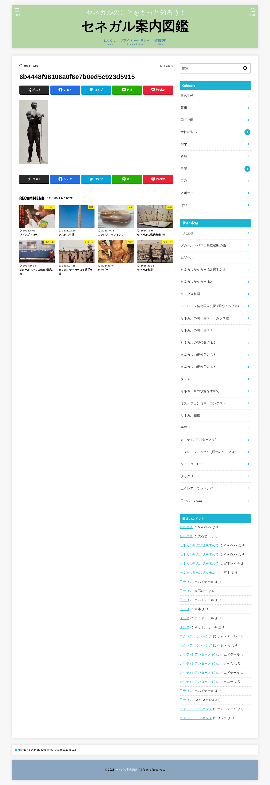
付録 (184, 205)
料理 (184, 156)
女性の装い (189, 132)
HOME (22, 749)
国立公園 (187, 120)
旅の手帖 (187, 95)
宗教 (184, 180)
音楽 (184, 168)
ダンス (184, 618)
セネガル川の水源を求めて (199, 545)
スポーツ (187, 193)
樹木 (184, 144)
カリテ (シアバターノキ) (197, 654)
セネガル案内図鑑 (135, 26)
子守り (184, 582)
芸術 (184, 107)
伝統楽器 (186, 527)
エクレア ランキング (196, 636)
